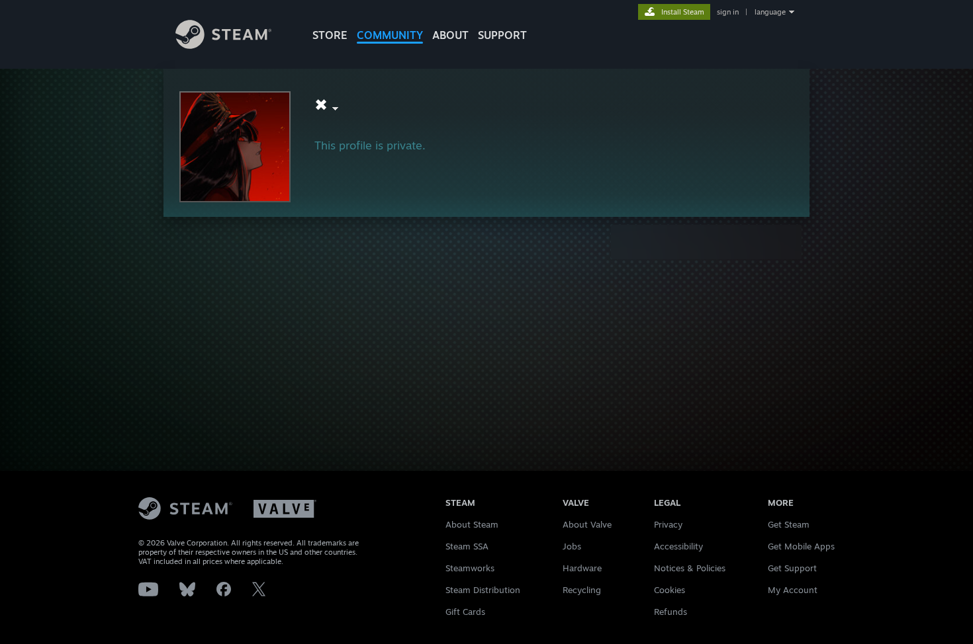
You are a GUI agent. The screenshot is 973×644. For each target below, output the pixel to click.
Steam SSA (466, 546)
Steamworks (469, 568)
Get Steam (789, 524)
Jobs (572, 546)
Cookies (669, 589)
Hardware (582, 568)
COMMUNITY (390, 35)
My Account (792, 589)
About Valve (587, 524)
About (450, 35)
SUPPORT (502, 35)
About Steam (471, 524)
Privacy (668, 524)
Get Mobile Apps (801, 546)
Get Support (792, 568)
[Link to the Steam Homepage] (223, 45)
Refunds (670, 611)
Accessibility (678, 546)
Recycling (582, 589)
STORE (330, 35)
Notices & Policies (689, 568)
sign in (728, 12)
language (770, 12)
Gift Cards (465, 611)
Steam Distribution (482, 589)
